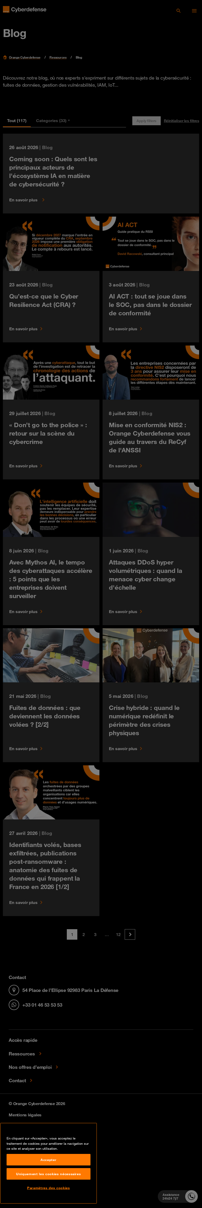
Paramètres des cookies (48, 1188)
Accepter (48, 1160)
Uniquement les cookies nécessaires (48, 1174)
